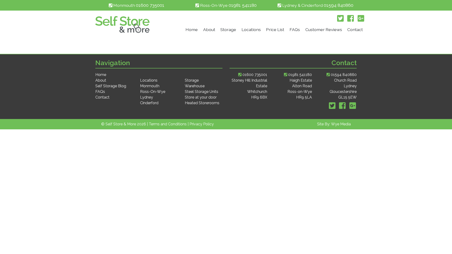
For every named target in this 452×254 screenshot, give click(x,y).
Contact (355, 29)
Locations (251, 29)
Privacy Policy (202, 124)
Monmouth (149, 86)
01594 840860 (338, 5)
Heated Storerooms (202, 103)
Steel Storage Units (201, 91)
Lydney (146, 97)
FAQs (295, 29)
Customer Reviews (323, 29)
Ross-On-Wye (152, 91)
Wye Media (341, 124)
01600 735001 (150, 5)
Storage (228, 29)
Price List (275, 29)
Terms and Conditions (168, 124)
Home (192, 29)
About (209, 29)
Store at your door (201, 97)
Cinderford (149, 103)
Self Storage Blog (110, 86)
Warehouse (195, 86)
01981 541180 (243, 5)
